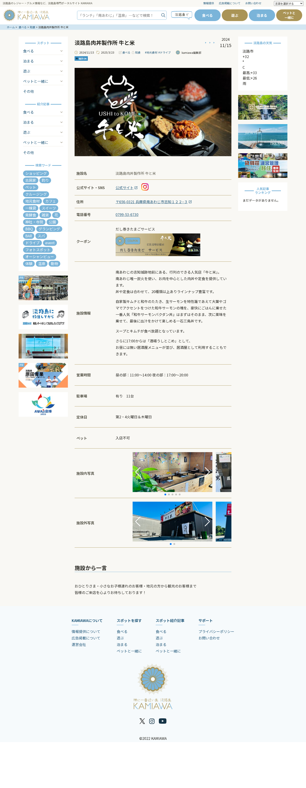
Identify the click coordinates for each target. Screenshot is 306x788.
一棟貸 (30, 208)
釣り (45, 180)
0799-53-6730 (127, 214)
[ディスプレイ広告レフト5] (43, 404)
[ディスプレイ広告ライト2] (262, 136)
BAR (28, 235)
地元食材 (32, 201)
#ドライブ (164, 52)
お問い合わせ (253, 3)
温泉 (41, 263)
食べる (207, 15)
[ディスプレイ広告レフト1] (43, 288)
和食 (32, 27)
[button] (138, 472)
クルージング (36, 194)
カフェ (50, 201)
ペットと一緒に (289, 15)
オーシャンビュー (39, 256)
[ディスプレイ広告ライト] (262, 107)
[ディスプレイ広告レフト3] (43, 346)
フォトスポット (37, 249)
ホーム (11, 27)
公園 (52, 222)
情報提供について (86, 631)
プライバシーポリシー (216, 631)
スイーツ (49, 208)
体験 (28, 263)
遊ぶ (234, 15)
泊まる (261, 15)
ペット (30, 187)
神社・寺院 (34, 222)
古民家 (30, 180)
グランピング (49, 228)
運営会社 (79, 644)
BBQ (29, 228)
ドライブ (32, 242)
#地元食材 (151, 52)
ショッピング (36, 173)
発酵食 (30, 215)
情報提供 (208, 3)
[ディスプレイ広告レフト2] (43, 317)
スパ (41, 235)
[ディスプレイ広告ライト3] (262, 165)
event (50, 242)
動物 (54, 263)
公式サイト (125, 187)
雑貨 (45, 215)
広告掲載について (229, 3)
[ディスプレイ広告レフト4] (43, 375)
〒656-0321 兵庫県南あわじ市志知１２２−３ (152, 201)
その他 (28, 91)
